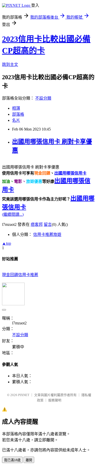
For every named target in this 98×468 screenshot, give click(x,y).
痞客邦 (37, 224)
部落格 (18, 114)
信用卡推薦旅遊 (47, 234)
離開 (29, 460)
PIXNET (23, 395)
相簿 (16, 108)
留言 (48, 224)
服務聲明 (54, 400)
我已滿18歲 (12, 460)
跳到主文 (10, 64)
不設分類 (43, 98)
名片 (16, 120)
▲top (6, 243)
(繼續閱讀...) (13, 214)
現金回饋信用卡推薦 (20, 275)
